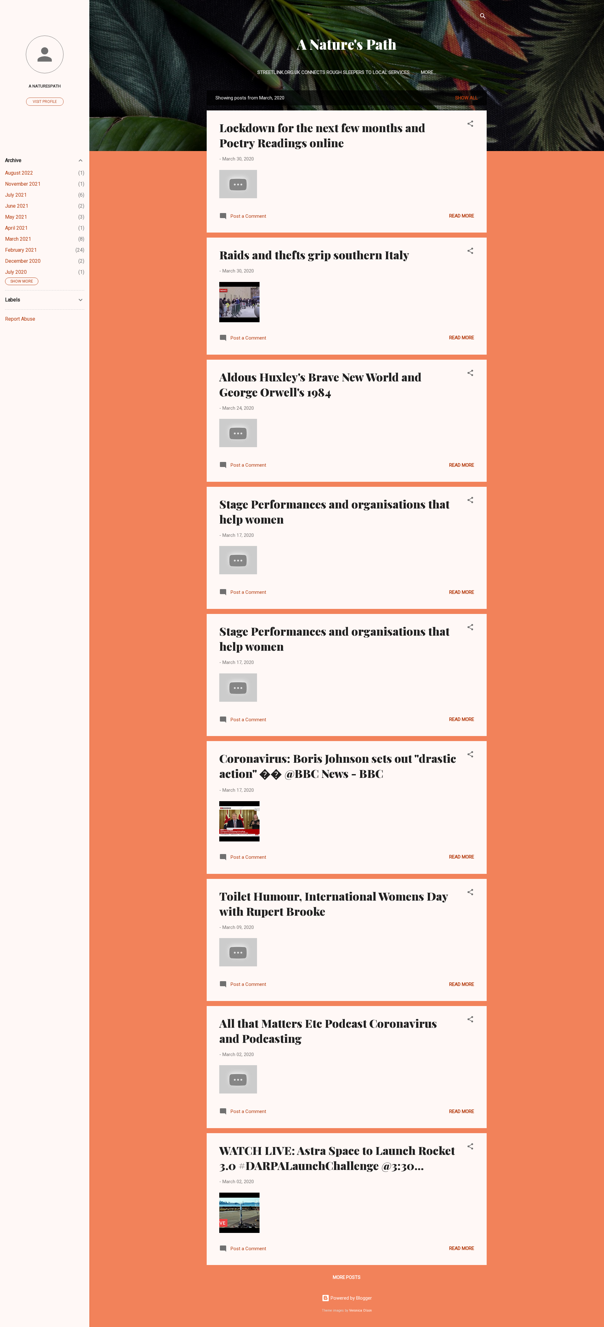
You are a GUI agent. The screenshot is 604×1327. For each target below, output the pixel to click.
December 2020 (23, 261)
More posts (347, 1277)
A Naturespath (45, 85)
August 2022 (19, 173)
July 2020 (16, 272)
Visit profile (45, 101)
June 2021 (16, 206)
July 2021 (16, 195)
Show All (466, 98)
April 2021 (16, 228)
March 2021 (18, 239)
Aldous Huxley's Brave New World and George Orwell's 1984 (320, 384)
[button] (470, 125)
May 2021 (16, 217)
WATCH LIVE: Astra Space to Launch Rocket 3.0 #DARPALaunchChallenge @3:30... (337, 1158)
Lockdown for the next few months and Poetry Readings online (322, 135)
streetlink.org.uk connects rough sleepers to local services (333, 72)
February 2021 (21, 250)
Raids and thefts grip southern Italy (314, 254)
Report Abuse (20, 319)
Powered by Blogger (350, 1298)
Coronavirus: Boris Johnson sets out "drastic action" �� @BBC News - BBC (337, 766)
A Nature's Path (346, 44)
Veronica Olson (360, 1310)
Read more (461, 216)
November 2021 (23, 184)
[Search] (483, 17)
